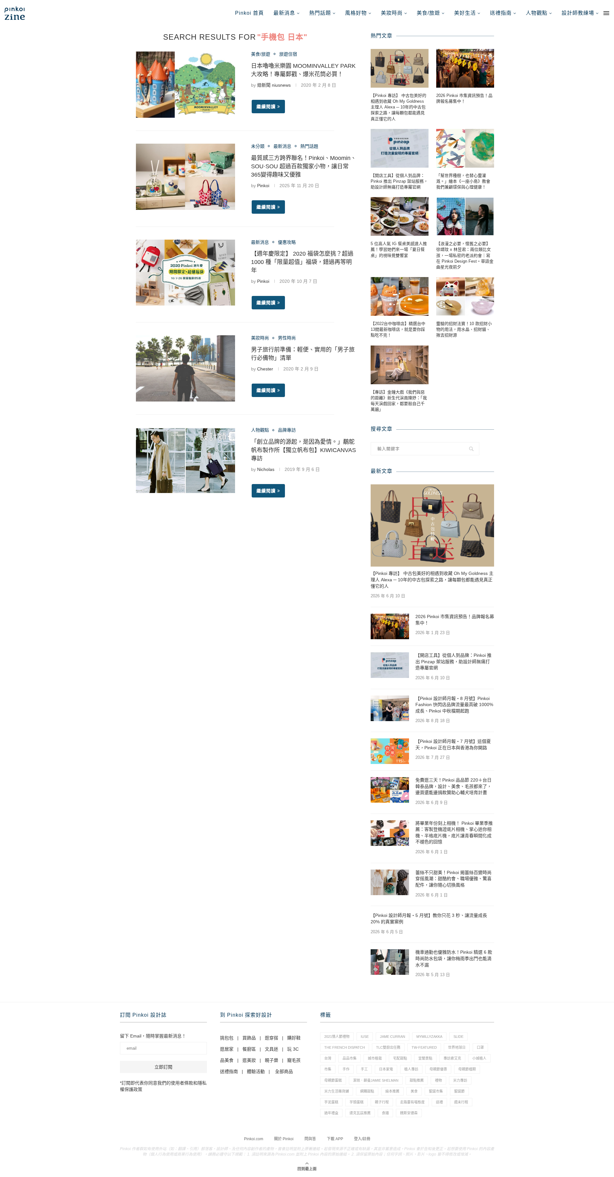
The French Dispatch (344, 1047)
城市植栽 (375, 1058)
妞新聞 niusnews (274, 85)
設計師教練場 (578, 13)
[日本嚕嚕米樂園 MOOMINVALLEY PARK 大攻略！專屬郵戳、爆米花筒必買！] (185, 85)
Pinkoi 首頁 (249, 13)
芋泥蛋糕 (331, 1102)
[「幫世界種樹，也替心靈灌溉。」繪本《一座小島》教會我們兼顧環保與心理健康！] (465, 148)
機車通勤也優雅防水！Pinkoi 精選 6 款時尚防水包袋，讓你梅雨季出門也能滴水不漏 (453, 958)
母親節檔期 (467, 1069)
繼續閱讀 (266, 106)
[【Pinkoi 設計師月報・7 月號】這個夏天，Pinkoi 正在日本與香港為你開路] (390, 751)
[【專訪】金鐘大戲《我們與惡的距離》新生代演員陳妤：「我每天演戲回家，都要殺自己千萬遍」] (400, 365)
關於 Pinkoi (284, 1139)
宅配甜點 (400, 1058)
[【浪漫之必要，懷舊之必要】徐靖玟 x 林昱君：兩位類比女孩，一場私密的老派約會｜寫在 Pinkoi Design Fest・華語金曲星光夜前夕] (465, 216)
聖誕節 (459, 1091)
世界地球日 (457, 1047)
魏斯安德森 (409, 1113)
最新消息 (284, 13)
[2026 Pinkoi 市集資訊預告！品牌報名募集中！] (465, 68)
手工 (364, 1069)
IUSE (365, 1036)
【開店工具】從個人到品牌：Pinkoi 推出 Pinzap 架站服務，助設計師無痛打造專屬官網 (399, 181)
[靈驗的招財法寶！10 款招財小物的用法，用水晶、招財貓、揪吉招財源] (465, 296)
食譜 (385, 1113)
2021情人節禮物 (337, 1036)
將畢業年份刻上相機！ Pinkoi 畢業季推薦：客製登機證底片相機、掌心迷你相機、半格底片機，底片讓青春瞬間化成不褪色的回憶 (454, 833)
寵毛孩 (294, 1060)
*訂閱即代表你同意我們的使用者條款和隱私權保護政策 (163, 1086)
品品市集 (349, 1058)
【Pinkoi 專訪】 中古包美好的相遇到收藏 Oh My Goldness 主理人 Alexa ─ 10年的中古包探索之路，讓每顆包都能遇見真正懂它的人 (398, 107)
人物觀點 (536, 13)
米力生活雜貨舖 (336, 1091)
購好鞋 (294, 1037)
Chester (265, 368)
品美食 (226, 1060)
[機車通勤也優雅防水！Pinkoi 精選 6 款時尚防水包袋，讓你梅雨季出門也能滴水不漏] (390, 962)
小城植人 (479, 1058)
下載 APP (335, 1139)
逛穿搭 (271, 1037)
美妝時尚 (392, 13)
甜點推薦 (417, 1080)
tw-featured (424, 1047)
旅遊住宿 (288, 54)
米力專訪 (460, 1080)
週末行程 (461, 1102)
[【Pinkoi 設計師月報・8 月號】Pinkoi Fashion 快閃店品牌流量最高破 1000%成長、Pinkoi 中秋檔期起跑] (390, 708)
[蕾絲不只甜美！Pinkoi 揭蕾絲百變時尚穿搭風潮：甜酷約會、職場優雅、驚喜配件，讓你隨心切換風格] (390, 882)
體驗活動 (256, 1071)
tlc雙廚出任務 (388, 1047)
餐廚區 (249, 1049)
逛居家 (226, 1049)
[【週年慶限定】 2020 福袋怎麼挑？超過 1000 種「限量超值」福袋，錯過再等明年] (185, 273)
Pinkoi (263, 185)
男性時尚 (287, 337)
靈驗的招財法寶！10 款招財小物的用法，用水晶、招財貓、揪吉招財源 (464, 329)
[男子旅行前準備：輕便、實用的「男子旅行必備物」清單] (185, 368)
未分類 (257, 146)
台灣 (327, 1058)
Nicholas (265, 469)
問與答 (310, 1139)
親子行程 (382, 1102)
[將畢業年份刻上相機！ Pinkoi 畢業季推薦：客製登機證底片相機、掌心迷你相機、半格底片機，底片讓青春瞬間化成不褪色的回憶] (390, 833)
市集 (327, 1069)
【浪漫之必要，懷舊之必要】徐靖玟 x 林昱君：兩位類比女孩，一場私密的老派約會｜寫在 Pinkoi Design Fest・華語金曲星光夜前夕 (464, 255)
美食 (414, 1091)
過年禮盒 (331, 1113)
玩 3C (293, 1049)
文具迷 (271, 1049)
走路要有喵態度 (412, 1102)
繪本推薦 (392, 1091)
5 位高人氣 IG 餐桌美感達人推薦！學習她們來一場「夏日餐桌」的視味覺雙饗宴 (399, 249)
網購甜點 (367, 1091)
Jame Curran (392, 1036)
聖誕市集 (436, 1091)
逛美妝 (249, 1060)
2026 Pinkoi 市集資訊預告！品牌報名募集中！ (464, 98)
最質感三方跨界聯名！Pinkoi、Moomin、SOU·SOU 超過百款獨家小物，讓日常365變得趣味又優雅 (303, 166)
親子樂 (271, 1060)
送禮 (439, 1102)
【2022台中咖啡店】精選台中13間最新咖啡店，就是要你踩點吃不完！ (398, 329)
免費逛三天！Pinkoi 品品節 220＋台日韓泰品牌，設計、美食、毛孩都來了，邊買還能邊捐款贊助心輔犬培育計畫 (453, 786)
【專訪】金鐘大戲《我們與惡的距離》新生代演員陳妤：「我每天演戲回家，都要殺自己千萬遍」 (399, 401)
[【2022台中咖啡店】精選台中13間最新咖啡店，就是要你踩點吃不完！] (400, 296)
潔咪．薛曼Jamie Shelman (375, 1080)
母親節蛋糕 (333, 1080)
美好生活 (465, 13)
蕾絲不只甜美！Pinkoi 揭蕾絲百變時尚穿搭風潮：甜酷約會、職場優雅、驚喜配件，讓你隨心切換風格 (453, 878)
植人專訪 (411, 1069)
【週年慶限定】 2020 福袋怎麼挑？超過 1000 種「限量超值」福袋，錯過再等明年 (302, 262)
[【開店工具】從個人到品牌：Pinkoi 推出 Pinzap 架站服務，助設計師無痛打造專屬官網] (400, 148)
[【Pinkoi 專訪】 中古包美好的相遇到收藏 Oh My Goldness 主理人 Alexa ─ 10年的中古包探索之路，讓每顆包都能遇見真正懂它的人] (400, 68)
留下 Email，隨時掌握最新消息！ (153, 1035)
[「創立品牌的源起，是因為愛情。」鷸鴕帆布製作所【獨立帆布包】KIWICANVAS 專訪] (185, 460)
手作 (346, 1069)
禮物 (438, 1080)
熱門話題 (320, 13)
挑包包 (226, 1037)
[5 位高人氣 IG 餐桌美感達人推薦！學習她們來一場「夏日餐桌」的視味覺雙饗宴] (400, 216)
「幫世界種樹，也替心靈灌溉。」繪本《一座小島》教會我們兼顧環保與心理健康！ (463, 181)
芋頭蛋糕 (357, 1102)
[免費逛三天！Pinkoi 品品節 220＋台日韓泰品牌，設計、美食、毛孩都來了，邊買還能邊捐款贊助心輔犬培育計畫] (390, 790)
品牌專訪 (287, 430)
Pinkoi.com (253, 1139)
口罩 (480, 1047)
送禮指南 (501, 13)
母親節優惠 (438, 1069)
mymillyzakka (429, 1036)
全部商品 (284, 1071)
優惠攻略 (287, 242)
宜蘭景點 (425, 1058)
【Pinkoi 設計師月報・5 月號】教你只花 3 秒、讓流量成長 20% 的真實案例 (429, 918)
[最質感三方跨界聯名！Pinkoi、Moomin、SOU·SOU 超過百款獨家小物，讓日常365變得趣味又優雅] (185, 177)
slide (458, 1036)
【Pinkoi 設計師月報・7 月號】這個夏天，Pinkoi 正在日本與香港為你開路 (453, 744)
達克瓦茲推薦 (360, 1113)
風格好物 (356, 13)
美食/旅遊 (428, 13)
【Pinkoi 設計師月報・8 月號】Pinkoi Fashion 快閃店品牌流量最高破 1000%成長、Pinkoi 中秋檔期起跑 (454, 704)
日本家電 (386, 1069)
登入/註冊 (362, 1139)
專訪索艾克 (452, 1058)
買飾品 (249, 1037)
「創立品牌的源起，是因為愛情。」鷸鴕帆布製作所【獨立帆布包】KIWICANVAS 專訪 (303, 450)
